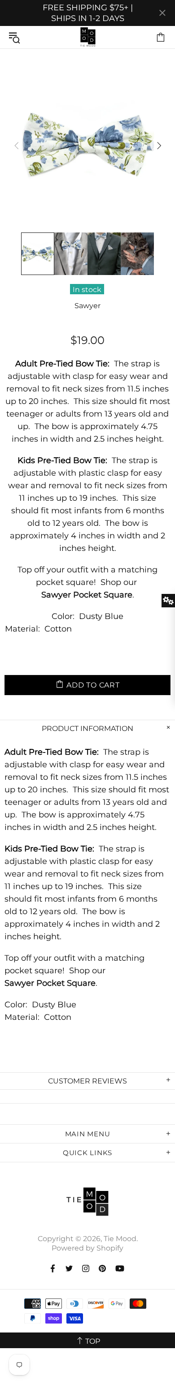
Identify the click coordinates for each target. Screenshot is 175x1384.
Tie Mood (87, 37)
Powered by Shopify (87, 1248)
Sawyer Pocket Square (86, 595)
